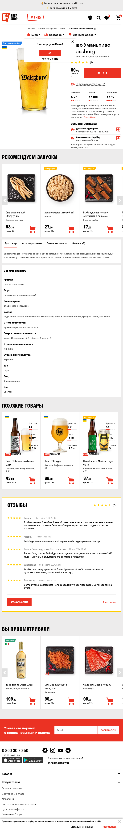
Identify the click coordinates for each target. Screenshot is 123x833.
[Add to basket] (32, 229)
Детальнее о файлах (82, 826)
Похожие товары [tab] (57, 243)
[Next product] (120, 200)
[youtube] (60, 750)
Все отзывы (109, 602)
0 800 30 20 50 (15, 750)
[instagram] (52, 750)
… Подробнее (88, 117)
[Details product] (21, 188)
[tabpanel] (34, 79)
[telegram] (68, 750)
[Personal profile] (90, 17)
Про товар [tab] (10, 243)
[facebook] (45, 750)
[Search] (98, 17)
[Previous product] (5, 200)
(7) (91, 62)
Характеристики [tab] (32, 243)
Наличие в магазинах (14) (91, 83)
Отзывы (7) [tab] (78, 243)
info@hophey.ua (59, 762)
